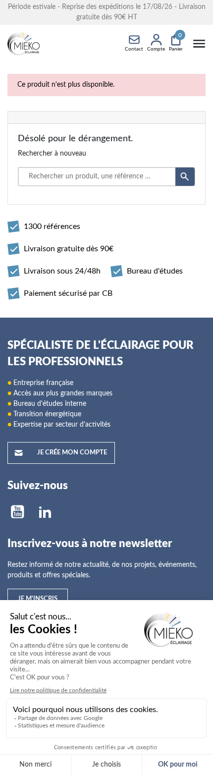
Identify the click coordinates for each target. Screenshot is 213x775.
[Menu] (199, 43)
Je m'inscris (37, 599)
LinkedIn (45, 512)
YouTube (17, 512)
